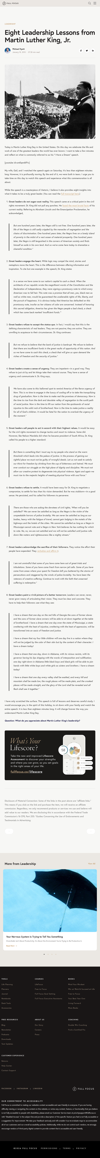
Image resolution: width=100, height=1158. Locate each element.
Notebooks (6, 998)
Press (37, 1034)
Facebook (7, 1088)
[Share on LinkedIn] (92, 50)
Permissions (49, 1148)
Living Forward (74, 1003)
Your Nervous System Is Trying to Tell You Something (34, 936)
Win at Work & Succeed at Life (81, 989)
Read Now (10, 946)
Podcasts (5, 1034)
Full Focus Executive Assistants (48, 998)
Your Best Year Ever (76, 998)
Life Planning (7, 984)
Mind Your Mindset (76, 984)
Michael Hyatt (18, 49)
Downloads (6, 1039)
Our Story (39, 1025)
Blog (3, 1025)
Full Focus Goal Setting (45, 994)
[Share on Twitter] (86, 50)
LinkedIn (37, 1088)
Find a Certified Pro (76, 1030)
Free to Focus (41, 989)
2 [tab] (48, 954)
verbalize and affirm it (47, 551)
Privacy (81, 1148)
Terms (67, 1148)
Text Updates (7, 1044)
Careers (38, 1030)
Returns (5, 1061)
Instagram (22, 1088)
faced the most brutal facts (75, 205)
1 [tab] (44, 954)
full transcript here (70, 193)
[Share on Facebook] (80, 50)
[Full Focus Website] (83, 1088)
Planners (5, 989)
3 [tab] (52, 954)
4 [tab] (56, 954)
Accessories (7, 1008)
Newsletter (6, 1030)
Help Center (7, 1066)
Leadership (10, 24)
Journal (5, 994)
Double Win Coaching (77, 1025)
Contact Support (9, 1070)
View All (91, 863)
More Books (73, 1008)
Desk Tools (6, 1003)
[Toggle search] (89, 3)
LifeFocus (39, 984)
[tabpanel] (50, 909)
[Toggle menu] (94, 3)
